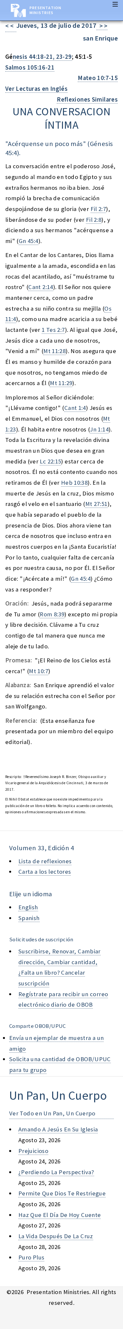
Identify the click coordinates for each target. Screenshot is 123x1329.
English (28, 907)
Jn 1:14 (99, 429)
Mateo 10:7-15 (98, 78)
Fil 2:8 (94, 219)
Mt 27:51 (96, 504)
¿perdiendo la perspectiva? (56, 1172)
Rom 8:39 (52, 614)
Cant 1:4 (75, 408)
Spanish (29, 918)
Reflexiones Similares (87, 99)
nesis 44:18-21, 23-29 (42, 56)
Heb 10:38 (74, 482)
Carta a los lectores (44, 871)
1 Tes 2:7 (53, 329)
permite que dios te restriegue (62, 1193)
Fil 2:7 (98, 209)
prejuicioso (33, 1151)
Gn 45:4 (28, 241)
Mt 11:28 (54, 351)
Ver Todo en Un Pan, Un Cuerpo (52, 1113)
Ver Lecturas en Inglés (36, 88)
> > (102, 26)
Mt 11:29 (61, 383)
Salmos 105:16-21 (29, 67)
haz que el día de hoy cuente (59, 1215)
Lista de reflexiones (45, 861)
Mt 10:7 (38, 671)
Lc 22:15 (50, 461)
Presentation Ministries (45, 10)
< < (10, 26)
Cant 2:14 (40, 287)
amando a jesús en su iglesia (58, 1129)
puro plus (31, 1257)
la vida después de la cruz (55, 1236)
